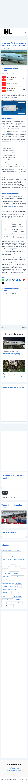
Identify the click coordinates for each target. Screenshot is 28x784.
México (19, 592)
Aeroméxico (17, 550)
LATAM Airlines (6, 356)
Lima (14, 592)
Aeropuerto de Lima (7, 559)
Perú (16, 248)
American (9, 133)
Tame (4, 602)
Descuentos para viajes (14, 768)
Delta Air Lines (20, 576)
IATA (11, 586)
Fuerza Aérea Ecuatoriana (8, 583)
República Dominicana (7, 599)
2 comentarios (17, 376)
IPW (21, 586)
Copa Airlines (6, 576)
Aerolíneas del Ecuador (8, 550)
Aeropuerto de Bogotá (7, 553)
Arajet (4, 566)
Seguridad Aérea (19, 599)
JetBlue (21, 257)
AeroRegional (5, 563)
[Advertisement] (14, 14)
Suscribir (5, 492)
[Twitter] (7, 764)
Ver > (24, 78)
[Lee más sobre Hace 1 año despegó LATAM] (14, 343)
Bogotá (4, 573)
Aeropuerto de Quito (19, 559)
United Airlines (18, 602)
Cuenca (13, 576)
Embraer (12, 580)
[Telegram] (20, 764)
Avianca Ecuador (14, 570)
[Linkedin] (16, 764)
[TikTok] (18, 764)
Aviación (5, 353)
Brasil (9, 573)
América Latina (12, 206)
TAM (18, 356)
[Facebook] (10, 764)
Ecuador (12, 248)
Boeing (23, 570)
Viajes (8, 353)
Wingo (11, 605)
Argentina (10, 566)
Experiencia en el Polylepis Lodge (12, 374)
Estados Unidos (21, 580)
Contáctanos (14, 771)
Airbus (10, 354)
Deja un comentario (11, 48)
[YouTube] (12, 764)
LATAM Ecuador (13, 356)
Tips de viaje (10, 602)
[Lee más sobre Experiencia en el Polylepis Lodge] (14, 365)
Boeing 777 (17, 171)
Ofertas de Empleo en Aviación (14, 770)
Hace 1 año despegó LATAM (11, 351)
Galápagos (18, 583)
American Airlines (18, 48)
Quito (9, 596)
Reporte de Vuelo (17, 596)
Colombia (17, 241)
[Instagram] (14, 764)
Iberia (16, 586)
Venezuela (5, 605)
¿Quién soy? (14, 767)
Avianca (5, 570)
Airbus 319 (14, 354)
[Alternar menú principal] (25, 32)
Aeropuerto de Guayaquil (9, 556)
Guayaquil (5, 586)
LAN (22, 354)
